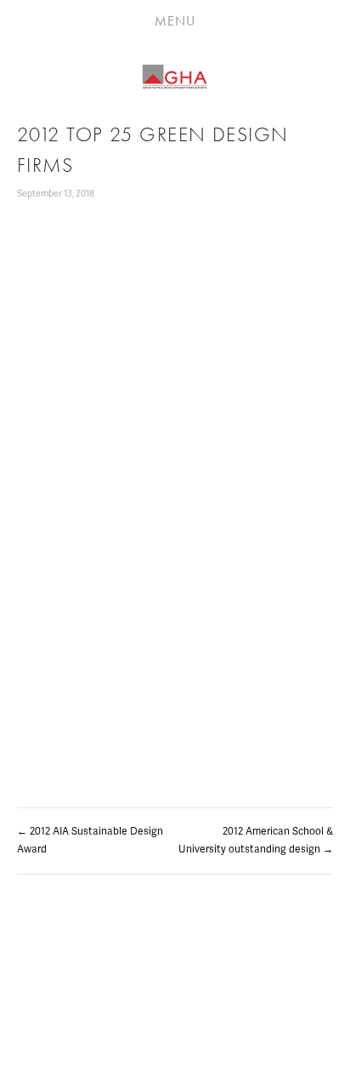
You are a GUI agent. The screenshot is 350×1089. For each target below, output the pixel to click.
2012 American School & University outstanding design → (255, 841)
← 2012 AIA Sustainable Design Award (90, 841)
